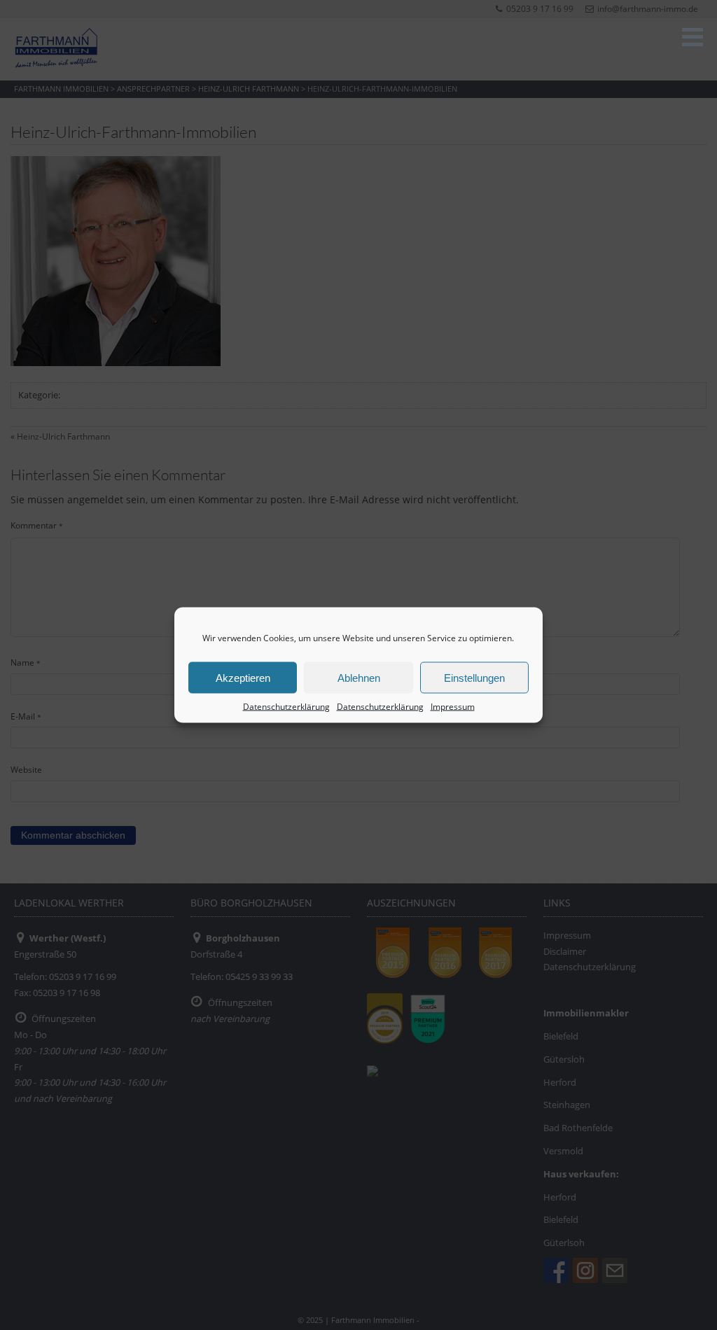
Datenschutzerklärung (286, 707)
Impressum (453, 707)
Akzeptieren (243, 677)
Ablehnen (358, 677)
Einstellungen (474, 677)
